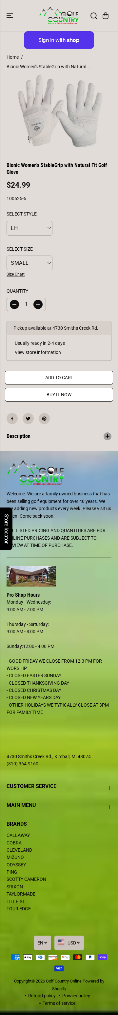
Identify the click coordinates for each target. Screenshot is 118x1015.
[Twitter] (28, 418)
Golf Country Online (64, 981)
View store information (38, 352)
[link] (59, 576)
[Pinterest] (44, 418)
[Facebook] (12, 418)
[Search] (94, 16)
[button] (10, 15)
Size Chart (16, 274)
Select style (22, 214)
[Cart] (105, 16)
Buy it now (59, 394)
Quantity (17, 291)
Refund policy (42, 995)
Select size (20, 249)
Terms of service (59, 1003)
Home (13, 57)
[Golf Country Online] (59, 15)
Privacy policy (76, 995)
